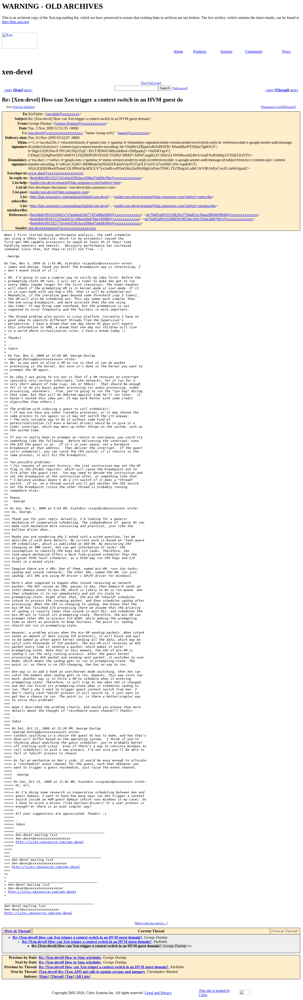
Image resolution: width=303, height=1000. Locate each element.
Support (226, 51)
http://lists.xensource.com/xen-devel (50, 842)
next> (28, 90)
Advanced (180, 88)
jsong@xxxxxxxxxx (133, 133)
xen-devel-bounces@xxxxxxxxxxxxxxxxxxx (62, 228)
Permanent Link (272, 107)
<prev (8, 90)
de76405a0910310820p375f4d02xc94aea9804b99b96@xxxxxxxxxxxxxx (202, 215)
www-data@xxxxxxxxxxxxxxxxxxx (56, 173)
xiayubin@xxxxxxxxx (62, 114)
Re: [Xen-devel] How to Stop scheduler (70, 958)
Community (254, 51)
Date (18, 90)
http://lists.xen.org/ (15, 22)
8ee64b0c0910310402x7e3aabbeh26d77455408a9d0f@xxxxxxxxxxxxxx (85, 215)
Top (144, 83)
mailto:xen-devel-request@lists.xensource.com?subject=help (75, 183)
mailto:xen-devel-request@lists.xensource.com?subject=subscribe (163, 197)
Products (199, 51)
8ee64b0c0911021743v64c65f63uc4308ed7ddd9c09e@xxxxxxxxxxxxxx (85, 178)
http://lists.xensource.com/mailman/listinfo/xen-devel (69, 197)
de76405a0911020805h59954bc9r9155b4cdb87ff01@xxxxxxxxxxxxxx (199, 219)
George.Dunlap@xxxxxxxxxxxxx (80, 123)
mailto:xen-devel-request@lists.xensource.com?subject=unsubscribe (165, 206)
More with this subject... (151, 923)
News (286, 51)
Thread (282, 90)
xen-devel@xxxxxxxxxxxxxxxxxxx (55, 133)
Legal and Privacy (158, 993)
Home (178, 51)
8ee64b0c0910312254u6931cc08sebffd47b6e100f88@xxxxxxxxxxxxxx (84, 219)
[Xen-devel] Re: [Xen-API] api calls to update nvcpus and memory (92, 972)
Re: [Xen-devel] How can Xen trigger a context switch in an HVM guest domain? (77, 937)
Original (289, 107)
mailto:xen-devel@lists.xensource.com (59, 192)
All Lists (154, 83)
